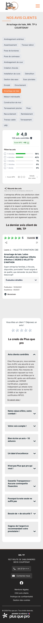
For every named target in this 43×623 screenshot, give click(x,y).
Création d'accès (11, 68)
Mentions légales (22, 589)
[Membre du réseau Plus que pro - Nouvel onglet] (21, 615)
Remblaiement (27, 114)
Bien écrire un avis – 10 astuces (19, 439)
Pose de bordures (11, 51)
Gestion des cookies (21, 600)
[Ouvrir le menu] (38, 6)
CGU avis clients (21, 593)
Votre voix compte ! (17, 426)
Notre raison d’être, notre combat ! (20, 412)
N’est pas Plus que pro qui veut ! (20, 467)
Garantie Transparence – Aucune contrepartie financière (19, 483)
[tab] (19, 177)
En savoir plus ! (13, 400)
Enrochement (20, 85)
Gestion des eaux (11, 79)
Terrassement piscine (13, 108)
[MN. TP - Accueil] (12, 6)
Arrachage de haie (11, 91)
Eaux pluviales (29, 79)
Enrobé (7, 85)
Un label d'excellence (18, 453)
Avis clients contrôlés (18, 354)
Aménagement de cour (13, 62)
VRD (6, 125)
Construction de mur (12, 102)
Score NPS (11, 177)
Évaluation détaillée (14, 280)
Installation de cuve (12, 74)
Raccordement (10, 114)
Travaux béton (28, 45)
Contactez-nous (23, 576)
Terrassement (26, 120)
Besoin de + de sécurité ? (20, 513)
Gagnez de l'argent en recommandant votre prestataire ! (18, 528)
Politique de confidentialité (21, 596)
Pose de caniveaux (12, 56)
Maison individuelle (12, 97)
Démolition (29, 74)
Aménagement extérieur (14, 39)
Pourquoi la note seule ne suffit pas (20, 499)
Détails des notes (32, 177)
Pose (28, 108)
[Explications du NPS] (28, 142)
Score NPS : (20, 142)
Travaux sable (10, 120)
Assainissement (10, 45)
